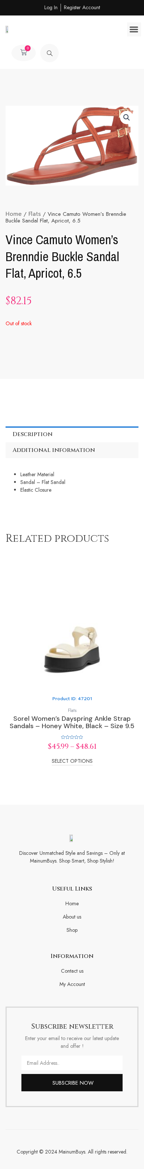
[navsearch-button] (49, 53)
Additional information (54, 450)
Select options (72, 761)
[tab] (72, 434)
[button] (134, 29)
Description (32, 434)
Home (14, 214)
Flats (34, 214)
